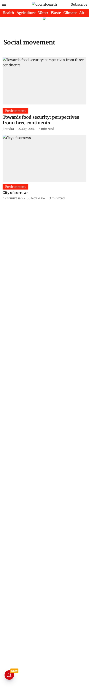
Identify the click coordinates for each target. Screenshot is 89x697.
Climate (70, 13)
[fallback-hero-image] (44, 80)
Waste (56, 13)
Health (8, 13)
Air (81, 13)
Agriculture (26, 13)
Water (43, 13)
